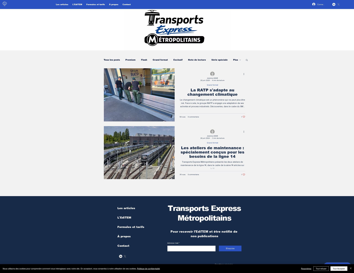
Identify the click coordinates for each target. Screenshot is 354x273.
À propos (124, 236)
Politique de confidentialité (148, 268)
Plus (235, 60)
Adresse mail (173, 243)
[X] (338, 4)
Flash (144, 60)
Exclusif (178, 60)
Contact (123, 245)
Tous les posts (112, 60)
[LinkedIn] (333, 4)
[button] (246, 60)
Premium (130, 60)
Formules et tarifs (130, 226)
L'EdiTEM (124, 217)
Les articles (126, 208)
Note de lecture (197, 60)
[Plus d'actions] (244, 74)
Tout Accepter (339, 268)
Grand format (160, 60)
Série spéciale (219, 60)
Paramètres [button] (306, 268)
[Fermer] (350, 268)
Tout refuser (321, 268)
